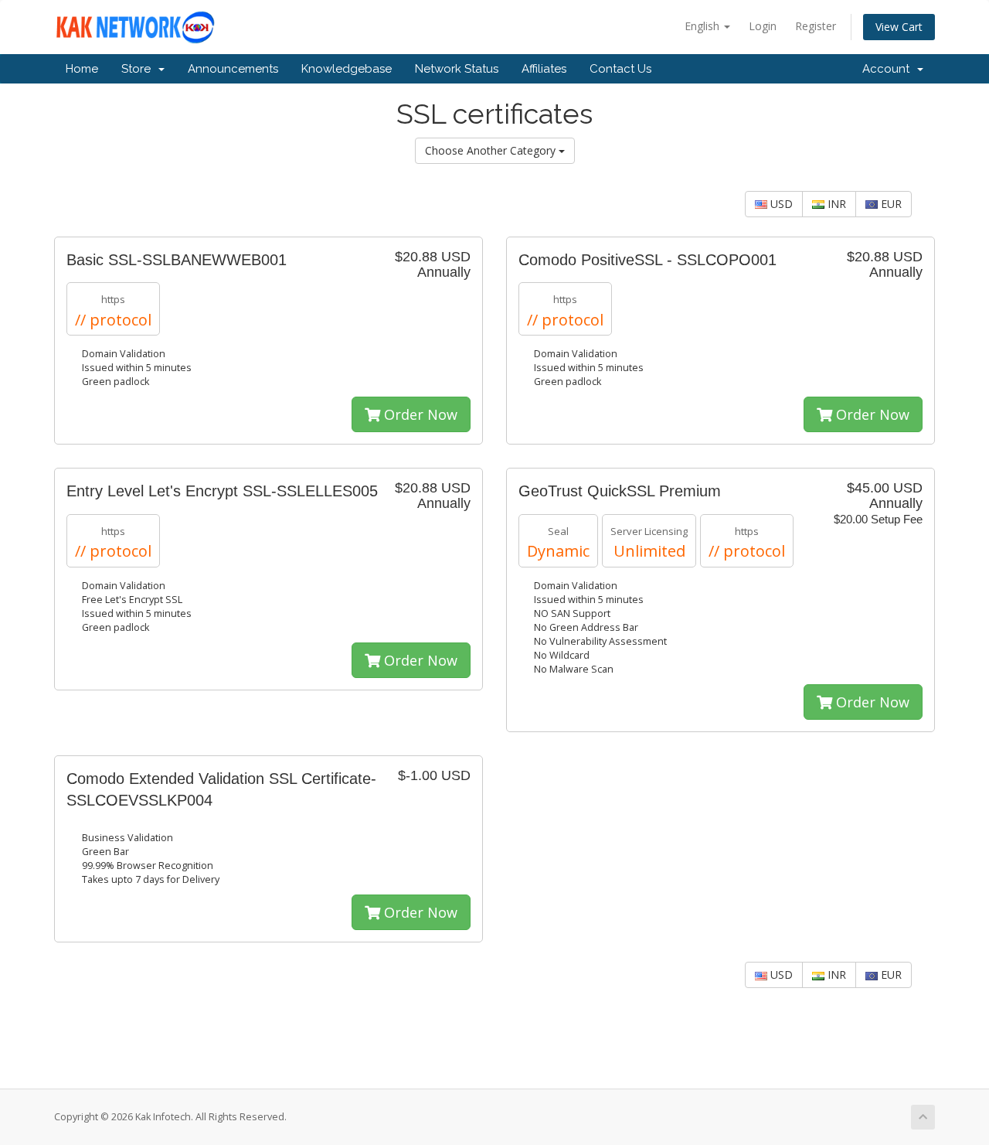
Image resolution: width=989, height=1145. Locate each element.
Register (815, 26)
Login (763, 26)
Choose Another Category (492, 150)
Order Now (418, 414)
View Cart (899, 26)
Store (139, 69)
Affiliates (544, 69)
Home (82, 69)
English (703, 26)
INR (835, 203)
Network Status (456, 69)
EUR (890, 203)
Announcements (233, 69)
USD (780, 203)
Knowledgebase (346, 69)
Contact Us (620, 69)
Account (889, 69)
